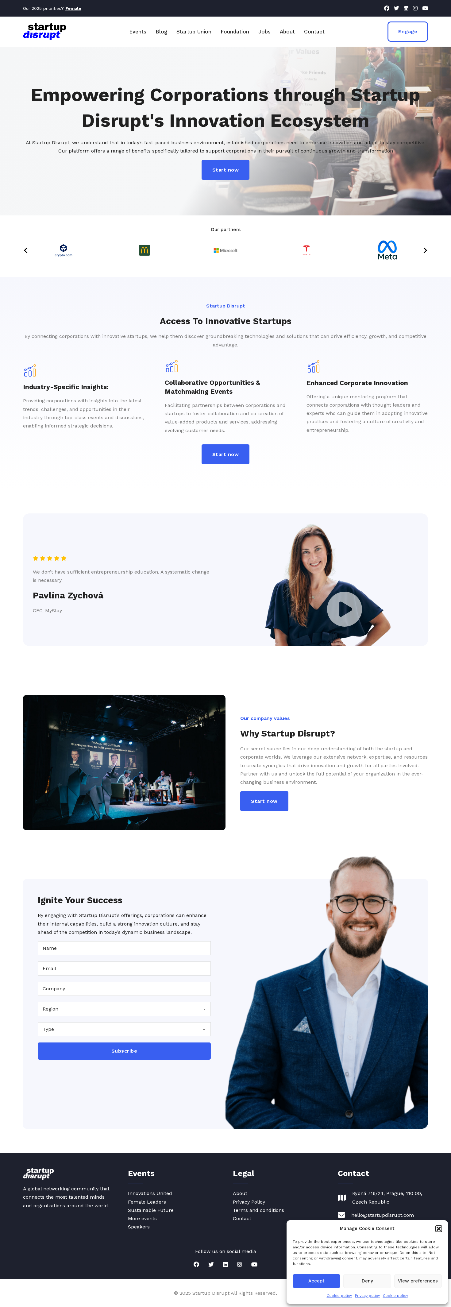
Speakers (139, 1227)
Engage (407, 31)
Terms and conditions (258, 1210)
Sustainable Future (151, 1210)
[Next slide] (425, 250)
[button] (439, 1229)
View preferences (418, 1281)
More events (142, 1218)
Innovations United (150, 1193)
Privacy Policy (249, 1202)
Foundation (235, 32)
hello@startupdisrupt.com (382, 1215)
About (287, 32)
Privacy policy (367, 1295)
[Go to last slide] (26, 250)
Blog (161, 32)
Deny (367, 1281)
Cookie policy (339, 1295)
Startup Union (193, 32)
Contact (314, 32)
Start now (225, 170)
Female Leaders (147, 1202)
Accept (316, 1281)
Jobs (264, 32)
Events (137, 32)
